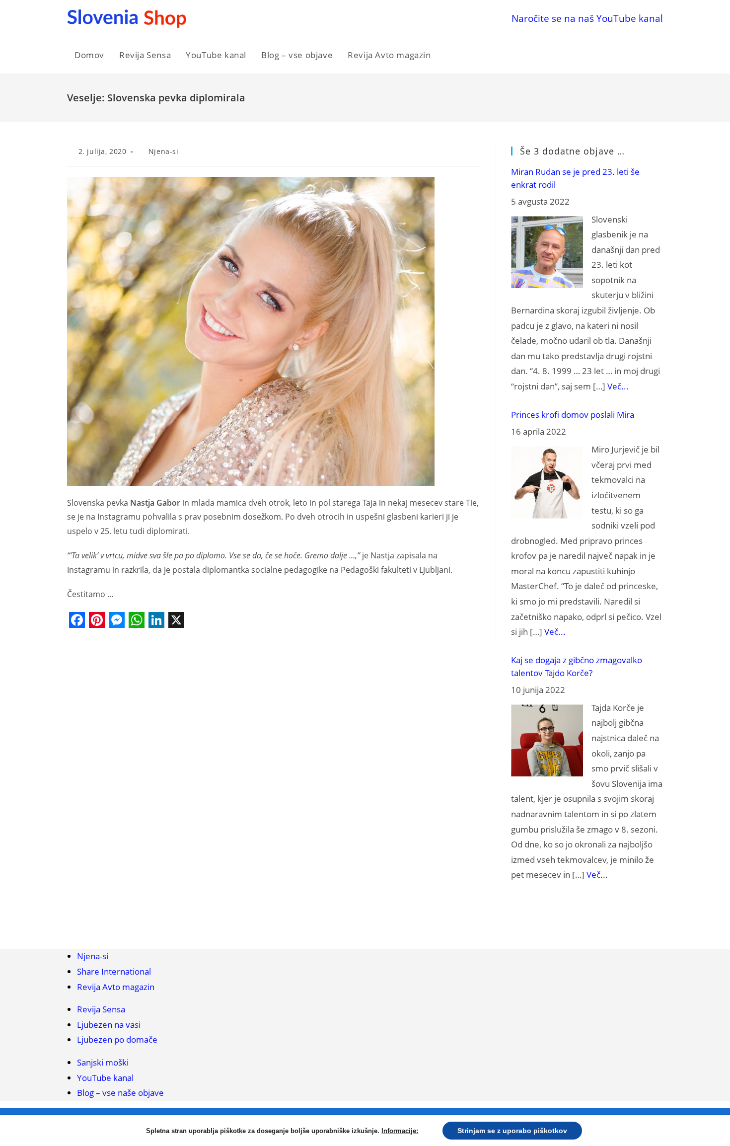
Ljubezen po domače (117, 1039)
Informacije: (399, 1131)
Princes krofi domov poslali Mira (572, 414)
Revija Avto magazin (115, 987)
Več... (618, 386)
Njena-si (163, 151)
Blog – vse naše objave (120, 1092)
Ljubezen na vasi (109, 1024)
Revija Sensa (101, 1009)
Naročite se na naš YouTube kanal (587, 18)
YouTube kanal (105, 1077)
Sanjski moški (103, 1062)
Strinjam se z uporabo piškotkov (512, 1131)
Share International (114, 971)
